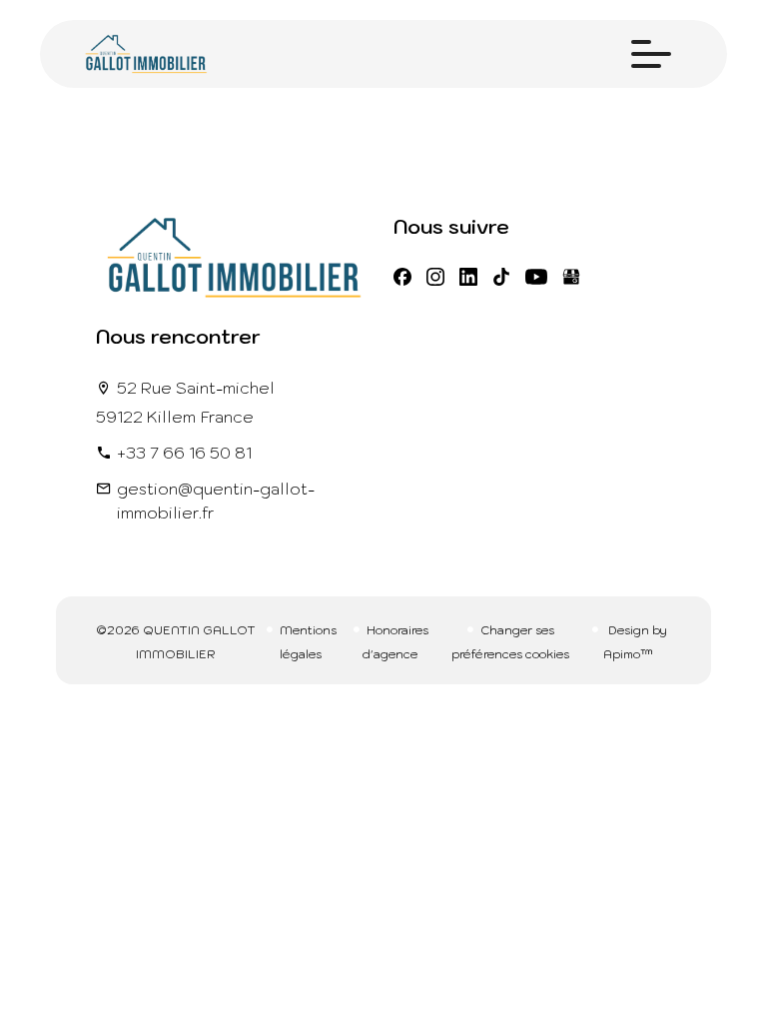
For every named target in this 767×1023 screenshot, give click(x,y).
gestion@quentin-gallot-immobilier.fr (216, 500)
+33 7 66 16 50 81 (184, 453)
